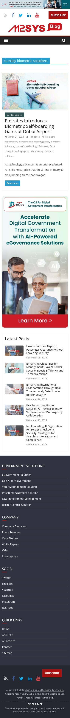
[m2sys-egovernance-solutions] (35, 2)
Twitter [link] (6, 577)
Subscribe (58, 15)
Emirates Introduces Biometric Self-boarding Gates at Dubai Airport (29, 126)
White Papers (10, 544)
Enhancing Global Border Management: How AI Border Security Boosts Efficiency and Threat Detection (44, 369)
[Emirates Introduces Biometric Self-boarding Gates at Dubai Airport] (35, 75)
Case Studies (10, 538)
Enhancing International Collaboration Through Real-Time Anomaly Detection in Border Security (44, 390)
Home (5, 629)
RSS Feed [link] (7, 607)
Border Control (14, 114)
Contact (7, 647)
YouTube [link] (7, 589)
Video (5, 550)
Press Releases (11, 532)
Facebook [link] (8, 595)
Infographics (10, 556)
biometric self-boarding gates (33, 141)
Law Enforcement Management (21, 499)
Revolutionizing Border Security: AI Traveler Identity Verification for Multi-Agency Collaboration (44, 410)
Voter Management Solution (19, 487)
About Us (7, 635)
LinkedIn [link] (7, 583)
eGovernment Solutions (16, 475)
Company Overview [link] (14, 526)
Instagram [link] (8, 601)
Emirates (43, 146)
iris (32, 151)
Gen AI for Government (16, 481)
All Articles (8, 641)
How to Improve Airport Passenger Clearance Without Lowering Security (44, 349)
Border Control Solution (17, 504)
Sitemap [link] (7, 653)
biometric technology (27, 146)
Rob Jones (35, 136)
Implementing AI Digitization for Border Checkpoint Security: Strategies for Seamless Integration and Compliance (44, 433)
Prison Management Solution (20, 493)
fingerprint (23, 151)
